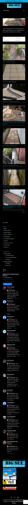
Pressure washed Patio (9, 81)
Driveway (8, 263)
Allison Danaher (11, 330)
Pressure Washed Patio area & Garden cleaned (14, 123)
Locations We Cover (8, 243)
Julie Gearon (10, 360)
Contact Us (6, 247)
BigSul (5, 228)
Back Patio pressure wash (10, 145)
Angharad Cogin (11, 430)
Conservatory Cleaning (9, 238)
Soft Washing (7, 236)
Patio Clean (17, 38)
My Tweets (5, 222)
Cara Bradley (10, 402)
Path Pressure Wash (9, 61)
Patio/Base (6, 40)
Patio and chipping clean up (11, 101)
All (4, 38)
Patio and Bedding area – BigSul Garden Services (12, 207)
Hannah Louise (11, 344)
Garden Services (6, 102)
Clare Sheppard (11, 416)
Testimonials (6, 245)
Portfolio (6, 240)
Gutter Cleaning (7, 232)
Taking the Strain (20, 500)
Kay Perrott (10, 301)
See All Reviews (11, 453)
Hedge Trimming (14, 166)
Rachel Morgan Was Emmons (12, 442)
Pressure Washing (12, 63)
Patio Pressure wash (9, 187)
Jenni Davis (10, 390)
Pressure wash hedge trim (10, 165)
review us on (7, 284)
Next (23, 212)
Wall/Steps (17, 40)
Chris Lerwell (10, 287)
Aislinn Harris (10, 374)
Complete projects (10, 255)
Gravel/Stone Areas (14, 102)
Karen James (10, 316)
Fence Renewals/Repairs (11, 257)
